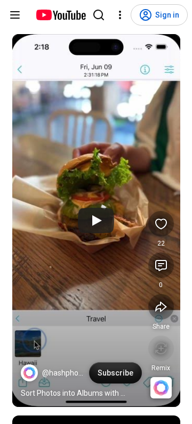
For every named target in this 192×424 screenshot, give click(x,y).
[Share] (161, 307)
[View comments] (161, 265)
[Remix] (161, 348)
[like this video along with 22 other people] (161, 224)
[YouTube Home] (60, 15)
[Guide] (15, 15)
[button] (29, 372)
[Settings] (120, 15)
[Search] (98, 15)
